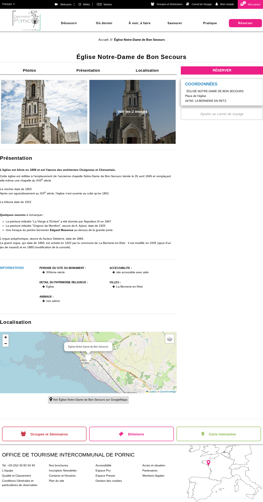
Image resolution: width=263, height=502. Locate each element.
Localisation (147, 70)
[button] (250, 4)
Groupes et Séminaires (169, 4)
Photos (29, 70)
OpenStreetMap (168, 391)
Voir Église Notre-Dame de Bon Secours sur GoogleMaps (90, 399)
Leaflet (152, 391)
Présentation (88, 70)
